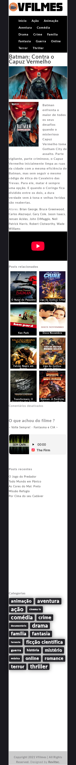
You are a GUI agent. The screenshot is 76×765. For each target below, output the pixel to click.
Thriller (38, 48)
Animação (51, 20)
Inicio (23, 20)
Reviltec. (54, 762)
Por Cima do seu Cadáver (26, 496)
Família (52, 34)
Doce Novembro (52, 333)
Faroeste (15, 642)
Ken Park (23, 333)
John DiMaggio (40, 219)
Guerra (41, 41)
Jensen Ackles (18, 219)
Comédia (43, 27)
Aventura (25, 27)
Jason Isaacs (56, 214)
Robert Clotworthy (42, 224)
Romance (54, 658)
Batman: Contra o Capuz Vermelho (31, 59)
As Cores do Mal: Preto (25, 486)
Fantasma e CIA (44, 427)
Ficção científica (44, 642)
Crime (37, 34)
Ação (35, 20)
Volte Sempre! (21, 427)
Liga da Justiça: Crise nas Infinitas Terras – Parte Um (52, 303)
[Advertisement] (38, 549)
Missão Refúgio (19, 491)
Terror (23, 48)
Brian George (29, 209)
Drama (23, 34)
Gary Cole (39, 214)
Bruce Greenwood (51, 209)
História (33, 650)
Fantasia (25, 41)
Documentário (18, 626)
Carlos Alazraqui (20, 214)
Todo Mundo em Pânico (25, 481)
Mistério (53, 650)
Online (56, 41)
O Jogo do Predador (22, 476)
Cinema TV (35, 609)
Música (15, 658)
